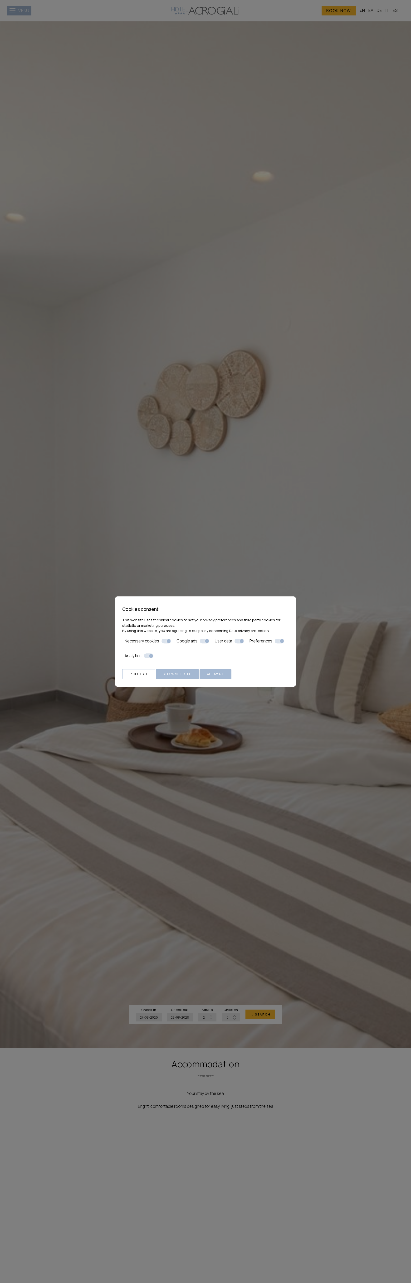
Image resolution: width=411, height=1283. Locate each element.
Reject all (139, 674)
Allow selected (177, 674)
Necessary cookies (142, 641)
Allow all (215, 674)
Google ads (186, 641)
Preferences (261, 641)
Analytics (133, 655)
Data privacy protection (249, 630)
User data (223, 641)
